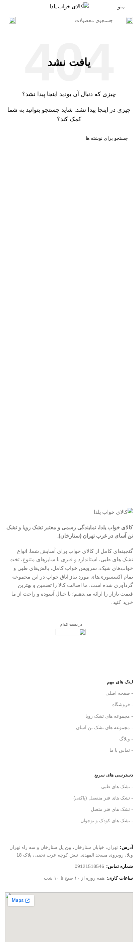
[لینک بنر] (69, 473)
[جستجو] (12, 20)
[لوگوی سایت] (69, 6)
